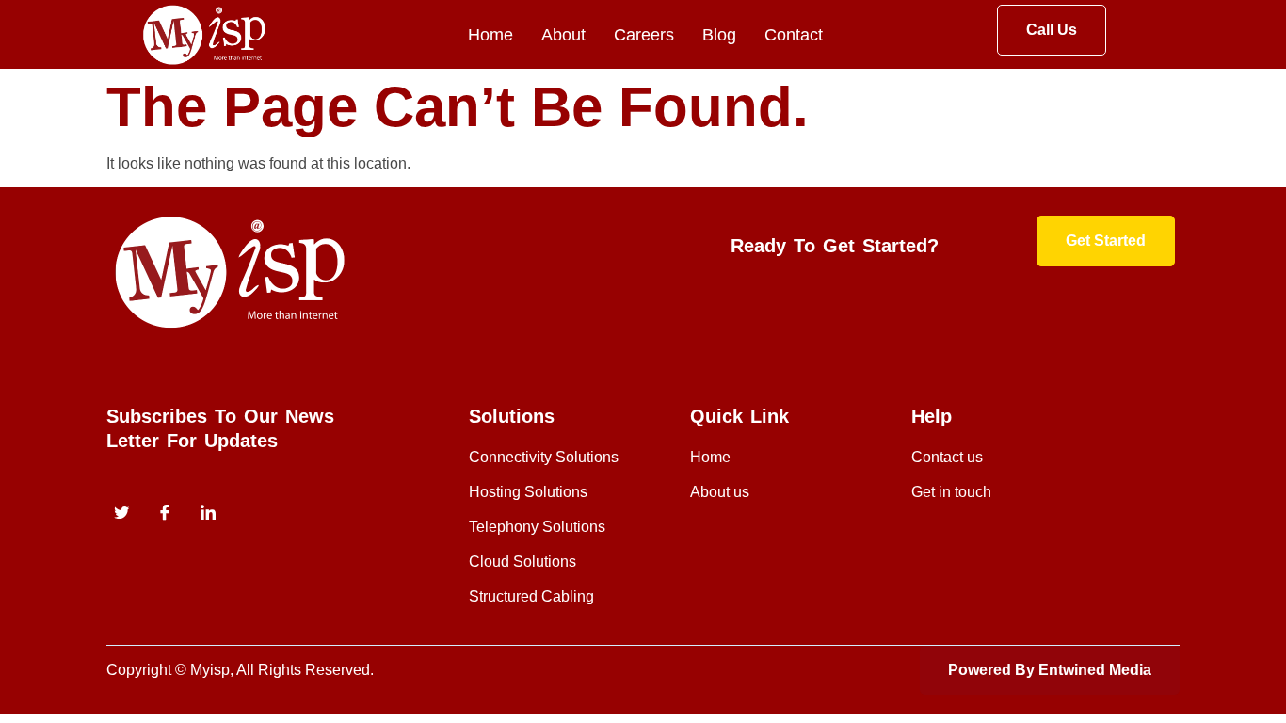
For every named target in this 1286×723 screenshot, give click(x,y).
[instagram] (208, 515)
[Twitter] (121, 515)
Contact (793, 34)
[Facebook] (165, 515)
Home (490, 34)
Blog (719, 34)
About (563, 34)
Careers (644, 34)
